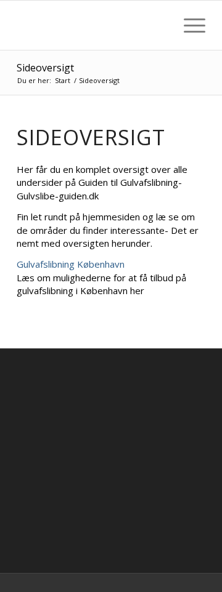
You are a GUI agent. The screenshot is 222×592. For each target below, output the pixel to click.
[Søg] (159, 25)
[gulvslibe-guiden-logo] (92, 25)
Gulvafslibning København (71, 264)
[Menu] (188, 25)
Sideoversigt (45, 67)
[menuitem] (159, 25)
